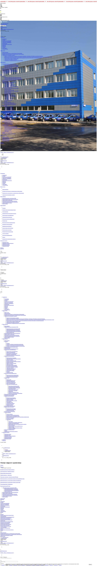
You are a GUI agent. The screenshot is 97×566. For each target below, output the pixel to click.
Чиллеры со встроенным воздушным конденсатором (13, 79)
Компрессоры (4, 105)
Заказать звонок (3, 25)
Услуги (1, 530)
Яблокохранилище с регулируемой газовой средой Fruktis (10, 482)
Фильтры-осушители (8, 119)
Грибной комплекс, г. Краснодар (6, 475)
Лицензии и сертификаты (6, 42)
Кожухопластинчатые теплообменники (11, 86)
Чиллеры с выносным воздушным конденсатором (13, 78)
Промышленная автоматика (7, 87)
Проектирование (5, 52)
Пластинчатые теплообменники (8, 82)
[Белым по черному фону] (0, 9)
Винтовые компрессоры (8, 107)
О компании (2, 37)
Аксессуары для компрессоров (9, 110)
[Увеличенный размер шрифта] (1, 6)
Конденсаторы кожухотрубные (5, 524)
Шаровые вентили (7, 120)
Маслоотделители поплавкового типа (10, 127)
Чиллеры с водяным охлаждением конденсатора (12, 77)
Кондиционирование (6, 139)
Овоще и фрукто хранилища (7, 69)
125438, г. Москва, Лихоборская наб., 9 (7, 29)
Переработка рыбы (5, 140)
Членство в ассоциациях (6, 41)
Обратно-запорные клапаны (9, 92)
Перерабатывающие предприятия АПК (9, 198)
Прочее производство (8, 67)
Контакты (2, 143)
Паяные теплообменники (8, 83)
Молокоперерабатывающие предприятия (11, 66)
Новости (1, 142)
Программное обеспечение (7, 44)
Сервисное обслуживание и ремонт (8, 55)
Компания (2, 499)
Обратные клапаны (7, 93)
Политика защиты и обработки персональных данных (35, 564)
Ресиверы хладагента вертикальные (10, 126)
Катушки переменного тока (9, 90)
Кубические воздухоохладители (9, 104)
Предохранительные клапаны (9, 94)
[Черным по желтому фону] (0, 11)
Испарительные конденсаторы (7, 124)
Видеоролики (4, 43)
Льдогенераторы (3, 516)
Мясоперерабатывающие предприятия (11, 64)
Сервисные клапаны (8, 97)
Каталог (1, 512)
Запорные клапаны (7, 89)
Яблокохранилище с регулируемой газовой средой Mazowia (10, 480)
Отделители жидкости (8, 129)
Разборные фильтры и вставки (9, 115)
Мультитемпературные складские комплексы (10, 68)
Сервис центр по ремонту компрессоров (11, 58)
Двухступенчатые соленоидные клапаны (11, 88)
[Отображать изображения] (1, 14)
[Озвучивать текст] (1, 18)
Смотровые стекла (7, 117)
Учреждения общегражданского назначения (10, 71)
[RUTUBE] (2, 145)
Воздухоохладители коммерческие (8, 102)
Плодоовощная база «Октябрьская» (6, 484)
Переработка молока (5, 244)
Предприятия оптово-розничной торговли (9, 70)
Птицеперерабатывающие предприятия (11, 65)
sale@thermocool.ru (3, 27)
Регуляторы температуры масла (9, 95)
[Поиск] (1, 149)
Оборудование (2, 74)
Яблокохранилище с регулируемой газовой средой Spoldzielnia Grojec (12, 478)
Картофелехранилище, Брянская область (7, 469)
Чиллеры (4, 76)
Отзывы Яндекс (5, 185)
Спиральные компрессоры (9, 108)
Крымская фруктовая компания (5, 473)
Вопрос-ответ (2, 536)
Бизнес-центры (5, 73)
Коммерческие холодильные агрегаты (8, 133)
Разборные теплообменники (9, 85)
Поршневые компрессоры (8, 106)
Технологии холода (3, 135)
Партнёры (4, 46)
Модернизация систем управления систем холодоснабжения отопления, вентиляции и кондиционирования (23, 57)
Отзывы (3, 47)
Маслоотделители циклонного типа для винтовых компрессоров (15, 128)
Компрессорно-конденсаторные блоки (9, 80)
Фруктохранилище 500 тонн (5, 486)
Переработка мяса (5, 137)
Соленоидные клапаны (8, 99)
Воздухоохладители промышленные (6, 521)
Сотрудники (4, 184)
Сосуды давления (5, 125)
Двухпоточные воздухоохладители (10, 103)
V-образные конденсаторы (9, 122)
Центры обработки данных (7, 72)
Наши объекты (3, 62)
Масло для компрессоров (8, 109)
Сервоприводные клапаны (9, 98)
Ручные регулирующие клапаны (10, 96)
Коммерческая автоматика (7, 112)
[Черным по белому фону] (0, 8)
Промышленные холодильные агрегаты (7, 517)
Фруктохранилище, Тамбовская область (7, 471)
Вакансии (4, 45)
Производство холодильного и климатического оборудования (13, 54)
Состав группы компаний (6, 40)
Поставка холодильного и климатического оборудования (12, 53)
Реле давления (6, 116)
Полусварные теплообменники (9, 84)
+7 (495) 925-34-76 (5, 23)
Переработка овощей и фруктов (7, 138)
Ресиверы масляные (7, 130)
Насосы (3, 132)
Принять (90, 564)
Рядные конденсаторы (8, 123)
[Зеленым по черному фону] (0, 12)
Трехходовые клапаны (8, 100)
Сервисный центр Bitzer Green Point (10, 59)
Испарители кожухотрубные (5, 522)
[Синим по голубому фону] (0, 10)
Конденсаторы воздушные (4, 525)
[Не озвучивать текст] (0, 19)
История (3, 39)
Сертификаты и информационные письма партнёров (13, 60)
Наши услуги (2, 50)
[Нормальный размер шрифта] (1, 5)
